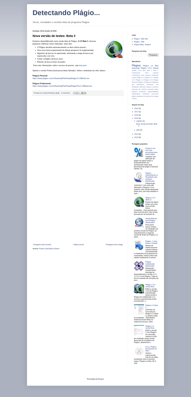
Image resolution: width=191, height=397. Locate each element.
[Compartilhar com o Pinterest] (85, 93)
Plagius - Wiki (139, 42)
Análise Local (136, 70)
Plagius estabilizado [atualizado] (150, 264)
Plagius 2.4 (139, 80)
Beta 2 (149, 70)
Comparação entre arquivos (141, 75)
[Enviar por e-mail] (74, 93)
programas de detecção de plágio (147, 96)
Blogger (101, 379)
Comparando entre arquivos (145, 73)
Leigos (134, 77)
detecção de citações (139, 89)
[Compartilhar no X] (79, 93)
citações (148, 87)
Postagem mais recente (42, 245)
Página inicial (78, 245)
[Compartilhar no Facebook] (82, 93)
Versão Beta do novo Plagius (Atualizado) (151, 221)
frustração (142, 91)
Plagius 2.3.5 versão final (150, 286)
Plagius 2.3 (140, 77)
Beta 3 (155, 70)
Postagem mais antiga (114, 245)
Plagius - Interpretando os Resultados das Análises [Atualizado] (151, 177)
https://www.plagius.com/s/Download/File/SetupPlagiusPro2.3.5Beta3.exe (62, 86)
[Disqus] (78, 134)
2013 (136, 137)
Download (136, 68)
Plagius (136, 65)
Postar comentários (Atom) (49, 249)
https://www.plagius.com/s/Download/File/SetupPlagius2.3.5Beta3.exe (61, 78)
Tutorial (155, 68)
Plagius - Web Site (141, 39)
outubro (139, 121)
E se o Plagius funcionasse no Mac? (151, 349)
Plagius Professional (144, 82)
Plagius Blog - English (142, 45)
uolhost (134, 98)
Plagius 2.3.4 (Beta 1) (150, 199)
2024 (136, 108)
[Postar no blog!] (77, 93)
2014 (136, 134)
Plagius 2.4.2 (148, 80)
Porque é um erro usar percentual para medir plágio (151, 151)
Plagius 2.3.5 (146, 68)
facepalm (151, 89)
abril (138, 130)
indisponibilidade (153, 91)
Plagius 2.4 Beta (150, 66)
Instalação (155, 75)
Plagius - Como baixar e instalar (151, 242)
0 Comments (65, 93)
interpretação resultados (140, 94)
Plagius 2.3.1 (149, 77)
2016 (136, 115)
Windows (143, 87)
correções (155, 87)
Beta (144, 70)
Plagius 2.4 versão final (149, 327)
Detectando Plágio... (66, 13)
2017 (136, 112)
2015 (136, 118)
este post (83, 65)
